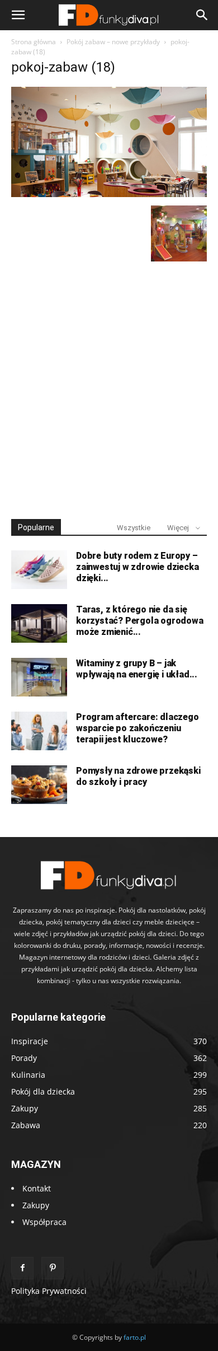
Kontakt (36, 1188)
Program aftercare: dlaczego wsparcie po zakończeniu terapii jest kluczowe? (137, 728)
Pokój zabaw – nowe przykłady (113, 41)
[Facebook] (22, 1268)
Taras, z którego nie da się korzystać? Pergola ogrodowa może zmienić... (139, 620)
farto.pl (135, 1337)
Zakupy (35, 1205)
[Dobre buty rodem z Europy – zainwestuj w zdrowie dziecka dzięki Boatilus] (39, 569)
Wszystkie (133, 527)
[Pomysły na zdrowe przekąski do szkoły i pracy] (39, 784)
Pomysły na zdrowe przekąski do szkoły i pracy (138, 776)
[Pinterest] (52, 1268)
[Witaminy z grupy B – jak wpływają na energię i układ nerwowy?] (39, 677)
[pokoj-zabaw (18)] (109, 194)
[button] (18, 15)
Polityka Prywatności (49, 1290)
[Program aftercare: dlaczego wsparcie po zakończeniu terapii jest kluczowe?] (39, 731)
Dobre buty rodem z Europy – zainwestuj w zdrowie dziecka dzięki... (137, 566)
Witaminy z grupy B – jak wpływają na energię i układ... (136, 669)
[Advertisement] (109, 385)
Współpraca (44, 1222)
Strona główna (33, 41)
